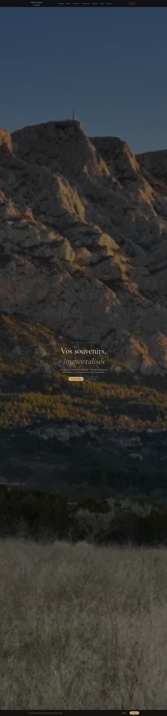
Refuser (124, 713)
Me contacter (92, 379)
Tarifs (102, 3)
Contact (109, 3)
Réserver (132, 3)
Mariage (61, 3)
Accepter (134, 713)
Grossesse (76, 3)
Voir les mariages (76, 379)
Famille (68, 3)
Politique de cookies (56, 713)
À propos (95, 3)
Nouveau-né (86, 3)
